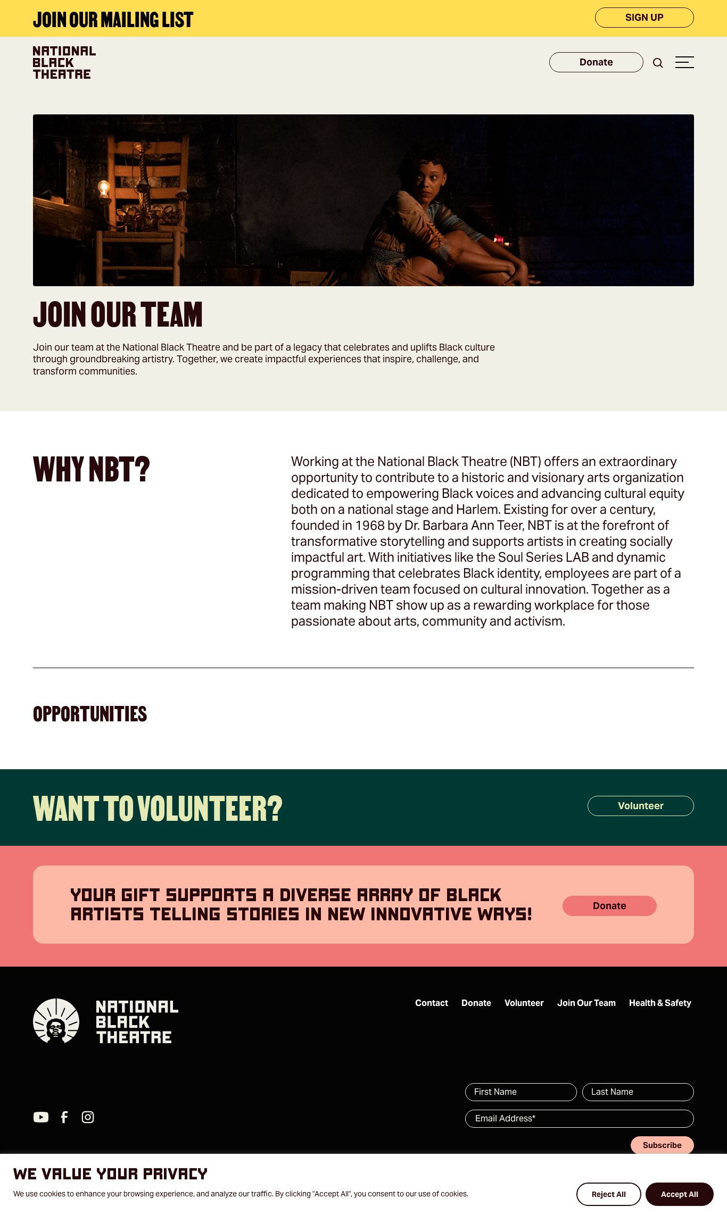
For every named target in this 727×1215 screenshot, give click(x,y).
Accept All (679, 1194)
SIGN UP (644, 17)
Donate (596, 62)
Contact (431, 1003)
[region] (363, 1184)
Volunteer (641, 806)
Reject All (609, 1194)
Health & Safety (660, 1003)
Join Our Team (586, 1003)
